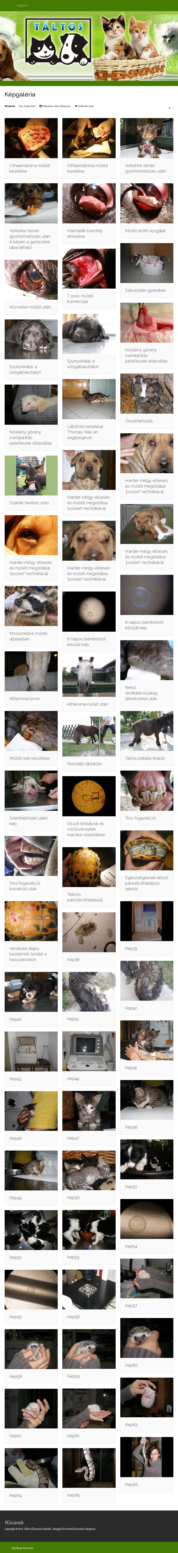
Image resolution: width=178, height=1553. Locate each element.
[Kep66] (146, 1457)
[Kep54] (146, 1219)
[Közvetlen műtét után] (31, 280)
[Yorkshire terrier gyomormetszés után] (146, 138)
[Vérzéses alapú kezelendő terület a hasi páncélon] (31, 921)
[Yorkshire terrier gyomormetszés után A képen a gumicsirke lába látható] (31, 203)
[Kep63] (146, 1398)
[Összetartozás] (146, 393)
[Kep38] (88, 932)
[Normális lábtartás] (88, 736)
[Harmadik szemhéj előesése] (88, 203)
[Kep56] (88, 1289)
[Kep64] (31, 1468)
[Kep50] (88, 1170)
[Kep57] (146, 1279)
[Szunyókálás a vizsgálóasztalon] (31, 339)
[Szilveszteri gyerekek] (146, 263)
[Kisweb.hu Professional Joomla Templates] (14, 1522)
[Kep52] (31, 1230)
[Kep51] (146, 1159)
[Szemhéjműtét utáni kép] (31, 790)
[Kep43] (31, 1051)
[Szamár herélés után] (31, 475)
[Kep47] (88, 1111)
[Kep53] (88, 1230)
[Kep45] (146, 1040)
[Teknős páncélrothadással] (88, 867)
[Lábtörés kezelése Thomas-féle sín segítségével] (88, 399)
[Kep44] (88, 1051)
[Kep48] (146, 1100)
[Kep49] (31, 1170)
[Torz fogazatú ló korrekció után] (31, 856)
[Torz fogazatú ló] (146, 790)
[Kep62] (88, 1408)
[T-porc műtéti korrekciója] (88, 269)
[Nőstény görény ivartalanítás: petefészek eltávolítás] (146, 323)
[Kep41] (88, 992)
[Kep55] (31, 1290)
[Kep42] (146, 981)
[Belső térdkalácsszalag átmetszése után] (146, 660)
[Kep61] (31, 1409)
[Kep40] (31, 992)
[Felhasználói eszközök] (167, 108)
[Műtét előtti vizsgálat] (146, 203)
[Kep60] (146, 1338)
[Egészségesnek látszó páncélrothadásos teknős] (146, 850)
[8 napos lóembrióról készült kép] (88, 611)
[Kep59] (88, 1349)
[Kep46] (31, 1111)
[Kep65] (88, 1468)
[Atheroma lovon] (31, 671)
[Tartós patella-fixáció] (146, 731)
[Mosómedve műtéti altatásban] (31, 606)
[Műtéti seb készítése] (31, 731)
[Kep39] (146, 921)
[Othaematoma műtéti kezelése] (31, 138)
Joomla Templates (86, 1529)
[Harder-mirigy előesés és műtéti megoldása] (88, 470)
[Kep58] (31, 1349)
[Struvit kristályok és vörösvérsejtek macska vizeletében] (88, 796)
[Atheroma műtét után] (88, 677)
